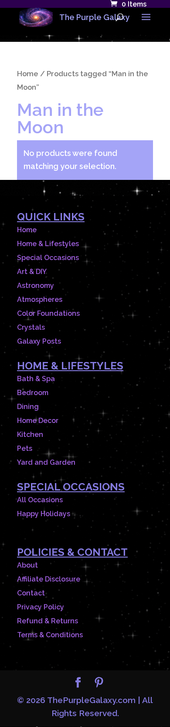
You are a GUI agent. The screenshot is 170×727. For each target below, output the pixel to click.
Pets (24, 448)
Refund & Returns (47, 621)
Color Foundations (48, 313)
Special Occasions (48, 258)
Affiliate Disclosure (48, 579)
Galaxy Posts (39, 341)
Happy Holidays (43, 514)
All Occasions (40, 500)
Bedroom (32, 393)
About (27, 565)
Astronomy (35, 285)
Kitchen (30, 434)
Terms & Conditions (50, 635)
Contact (31, 593)
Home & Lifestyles (48, 244)
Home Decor (37, 420)
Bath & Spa (36, 379)
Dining (28, 406)
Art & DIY (32, 271)
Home (27, 73)
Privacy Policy (40, 607)
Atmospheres (39, 299)
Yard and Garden (46, 462)
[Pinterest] (99, 683)
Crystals (31, 327)
